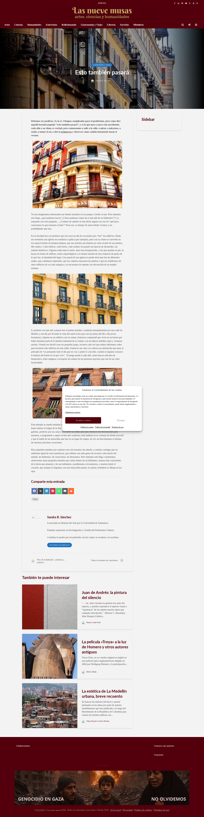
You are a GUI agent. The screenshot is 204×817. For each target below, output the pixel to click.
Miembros (138, 24)
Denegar (121, 420)
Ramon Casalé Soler (93, 622)
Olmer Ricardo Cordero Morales (97, 721)
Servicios (124, 24)
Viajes (35, 499)
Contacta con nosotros (164, 746)
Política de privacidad (102, 427)
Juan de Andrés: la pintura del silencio (104, 595)
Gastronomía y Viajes (91, 24)
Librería (111, 24)
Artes (7, 24)
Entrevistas (51, 24)
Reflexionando (69, 24)
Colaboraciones (23, 746)
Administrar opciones (72, 412)
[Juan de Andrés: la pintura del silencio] (49, 606)
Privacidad (128, 809)
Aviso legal (115, 809)
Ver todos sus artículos (59, 545)
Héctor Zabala (91, 672)
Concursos (158, 755)
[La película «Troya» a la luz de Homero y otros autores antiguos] (49, 656)
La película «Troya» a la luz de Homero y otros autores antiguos (105, 647)
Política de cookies (87, 427)
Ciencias (18, 24)
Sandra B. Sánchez (103, 81)
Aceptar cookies (83, 420)
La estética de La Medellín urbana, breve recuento (104, 693)
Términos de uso (118, 427)
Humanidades (34, 24)
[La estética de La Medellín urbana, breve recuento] (49, 705)
